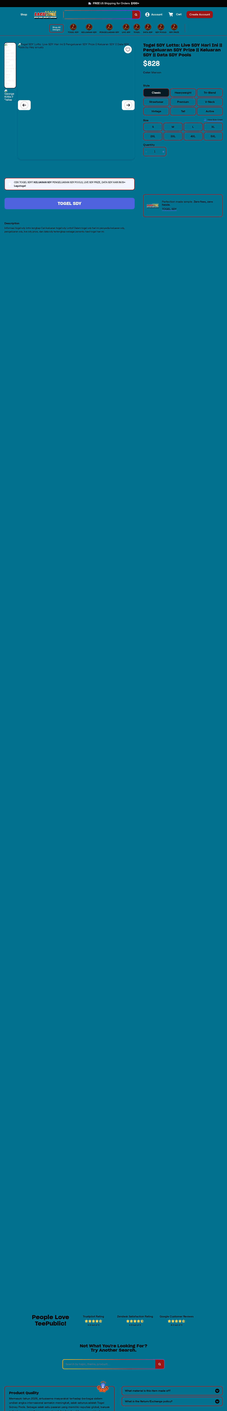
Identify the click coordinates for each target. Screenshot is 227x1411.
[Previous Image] (24, 105)
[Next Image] (128, 105)
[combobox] (98, 15)
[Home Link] (45, 14)
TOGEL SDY (69, 203)
